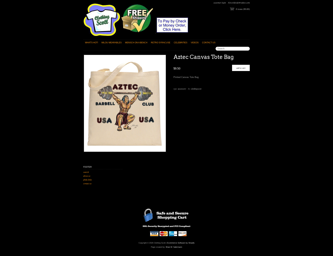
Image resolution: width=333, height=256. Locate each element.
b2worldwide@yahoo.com (239, 2)
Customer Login (220, 2)
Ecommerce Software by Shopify (181, 243)
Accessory (182, 88)
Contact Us (87, 183)
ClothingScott (196, 88)
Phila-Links (87, 179)
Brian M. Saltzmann (174, 247)
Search (86, 172)
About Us (86, 175)
